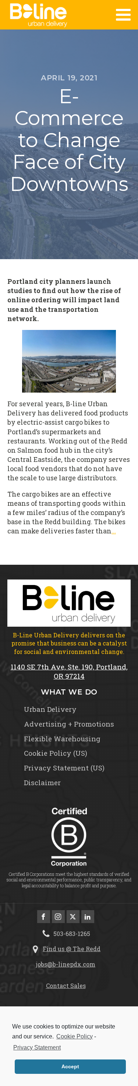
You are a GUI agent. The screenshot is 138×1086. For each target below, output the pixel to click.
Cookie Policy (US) (55, 753)
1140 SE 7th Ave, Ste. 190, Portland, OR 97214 (69, 671)
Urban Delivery (50, 709)
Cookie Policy (74, 1036)
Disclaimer (42, 782)
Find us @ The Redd (71, 949)
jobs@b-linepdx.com (65, 964)
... (114, 530)
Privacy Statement (37, 1047)
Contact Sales (66, 985)
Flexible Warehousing (62, 738)
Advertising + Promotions (69, 724)
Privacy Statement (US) (64, 767)
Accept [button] (70, 1066)
